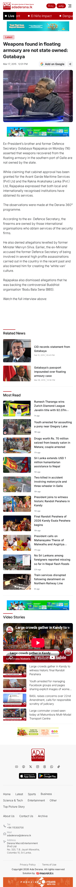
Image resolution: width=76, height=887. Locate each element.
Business (46, 793)
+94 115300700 (15, 827)
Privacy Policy (28, 864)
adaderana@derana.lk (19, 835)
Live (11, 16)
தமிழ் (61, 5)
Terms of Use (49, 864)
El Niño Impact (35, 16)
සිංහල (51, 5)
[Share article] (70, 64)
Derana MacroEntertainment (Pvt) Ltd (23, 848)
